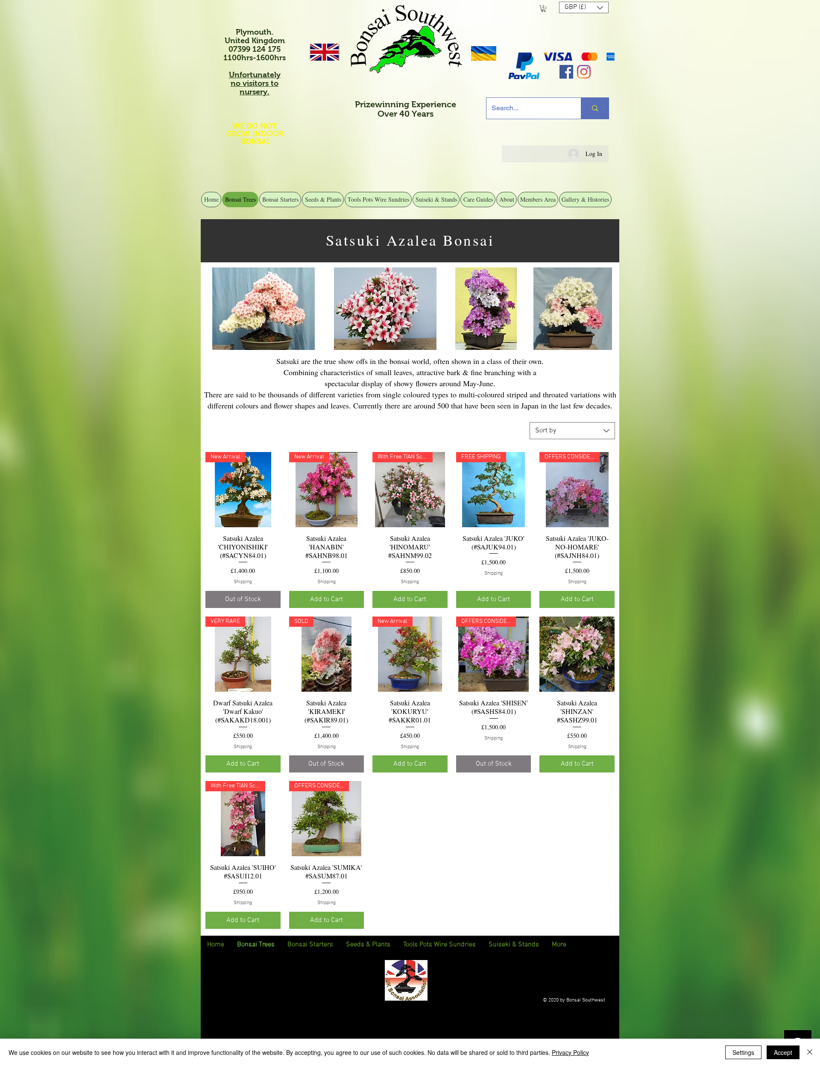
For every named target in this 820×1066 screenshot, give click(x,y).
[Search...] (595, 108)
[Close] (810, 1052)
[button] (543, 8)
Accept (783, 1052)
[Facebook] (566, 72)
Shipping (243, 582)
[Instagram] (584, 72)
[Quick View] (577, 654)
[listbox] (584, 7)
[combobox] (572, 430)
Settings (743, 1052)
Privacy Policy (570, 1052)
